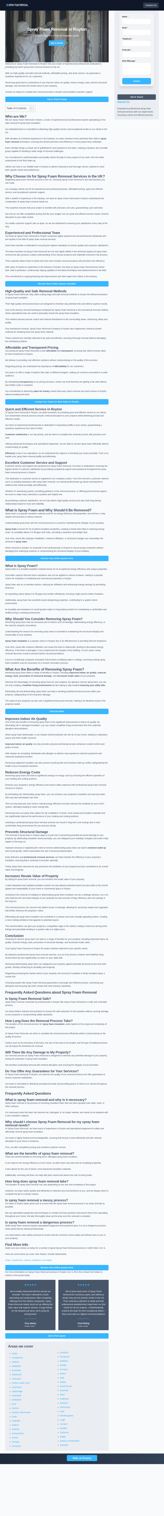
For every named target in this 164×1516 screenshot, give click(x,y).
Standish (64, 1445)
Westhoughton (67, 1415)
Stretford (64, 1352)
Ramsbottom (18, 1433)
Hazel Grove (66, 1386)
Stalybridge (17, 1391)
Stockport (16, 1446)
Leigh (62, 1420)
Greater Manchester (21, 1412)
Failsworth (16, 1374)
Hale (62, 1411)
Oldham (27, 1260)
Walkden (64, 1361)
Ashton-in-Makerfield (69, 1441)
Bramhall (64, 1390)
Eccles (15, 1437)
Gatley (63, 1382)
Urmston (64, 1369)
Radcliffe (16, 1421)
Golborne (64, 1432)
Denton (15, 1408)
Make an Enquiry (82, 1458)
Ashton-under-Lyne (21, 1383)
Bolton (63, 1373)
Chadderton (17, 1260)
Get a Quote (57, 43)
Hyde (14, 1416)
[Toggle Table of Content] (30, 108)
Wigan (63, 1436)
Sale (62, 1378)
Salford (15, 1425)
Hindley (63, 1428)
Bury (14, 1404)
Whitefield (16, 1400)
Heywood (16, 1379)
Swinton (15, 1429)
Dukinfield (16, 1395)
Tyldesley (64, 1399)
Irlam (62, 1394)
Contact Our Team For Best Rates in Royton (57, 402)
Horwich (64, 1424)
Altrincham (65, 1407)
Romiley (16, 1442)
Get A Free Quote (57, 1336)
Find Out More (57, 711)
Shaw (7, 1260)
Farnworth (64, 1357)
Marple (63, 1365)
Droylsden (16, 1387)
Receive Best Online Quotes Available (57, 284)
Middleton (36, 1260)
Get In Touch (136, 97)
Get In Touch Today (57, 99)
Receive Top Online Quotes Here (57, 558)
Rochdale (47, 1260)
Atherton (64, 1403)
